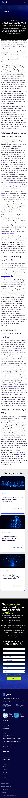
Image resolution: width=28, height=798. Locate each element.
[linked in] (4, 710)
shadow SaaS (5, 160)
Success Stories (6, 757)
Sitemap (3, 792)
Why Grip (5, 769)
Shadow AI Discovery (8, 736)
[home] (4, 2)
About (4, 767)
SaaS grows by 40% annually (9, 166)
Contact (5, 777)
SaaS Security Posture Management (12, 741)
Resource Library (7, 759)
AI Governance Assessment (9, 744)
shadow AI (4, 194)
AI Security (5, 723)
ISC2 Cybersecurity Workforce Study (14, 349)
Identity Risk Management (9, 747)
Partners (5, 775)
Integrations (6, 728)
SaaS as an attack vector (14, 183)
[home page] (7, 694)
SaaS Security (6, 726)
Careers (5, 772)
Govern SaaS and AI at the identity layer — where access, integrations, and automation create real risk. (13, 700)
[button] (24, 2)
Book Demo (14, 678)
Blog (4, 754)
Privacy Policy (5, 783)
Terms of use (4, 789)
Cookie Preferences (6, 786)
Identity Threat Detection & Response (12, 738)
